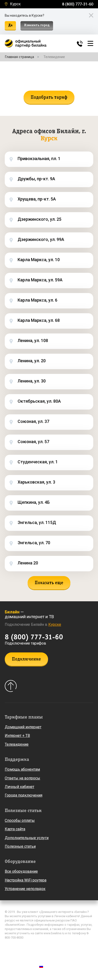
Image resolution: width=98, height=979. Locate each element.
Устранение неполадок (25, 888)
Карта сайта (15, 829)
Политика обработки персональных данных (39, 948)
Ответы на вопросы (22, 778)
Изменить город (36, 25)
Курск (15, 4)
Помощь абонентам (22, 769)
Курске (54, 624)
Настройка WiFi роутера (25, 880)
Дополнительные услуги (27, 838)
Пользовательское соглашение (29, 954)
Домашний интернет (23, 727)
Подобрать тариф (49, 97)
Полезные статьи (20, 846)
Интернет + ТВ (17, 735)
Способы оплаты (20, 820)
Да (10, 25)
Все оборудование (21, 871)
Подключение (26, 659)
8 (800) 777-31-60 (77, 4)
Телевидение (17, 744)
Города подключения (23, 795)
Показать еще (49, 583)
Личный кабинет (19, 786)
